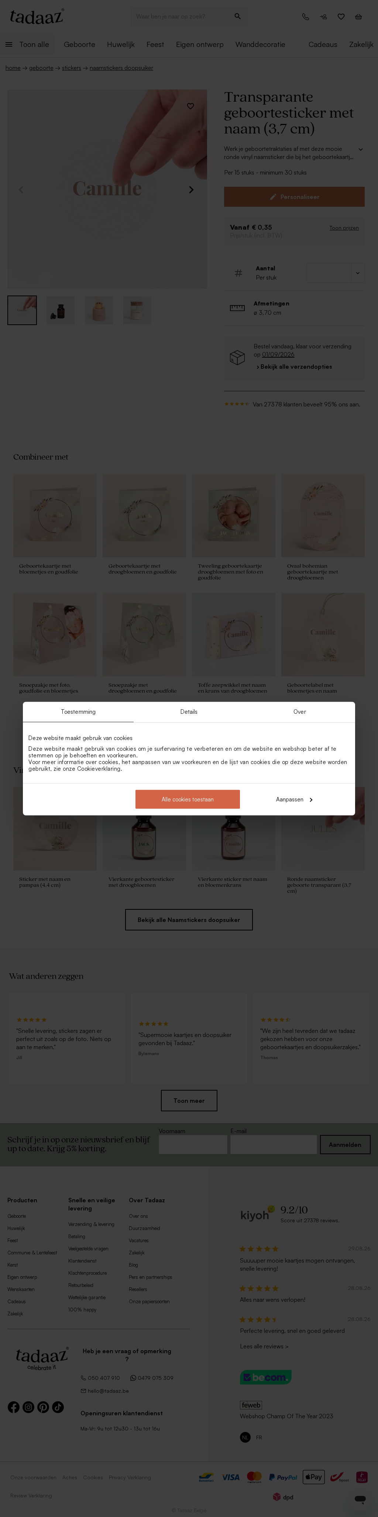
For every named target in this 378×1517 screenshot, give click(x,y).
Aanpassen (289, 799)
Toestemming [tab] (78, 711)
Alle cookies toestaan (188, 799)
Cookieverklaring (99, 768)
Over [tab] (299, 711)
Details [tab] (189, 711)
